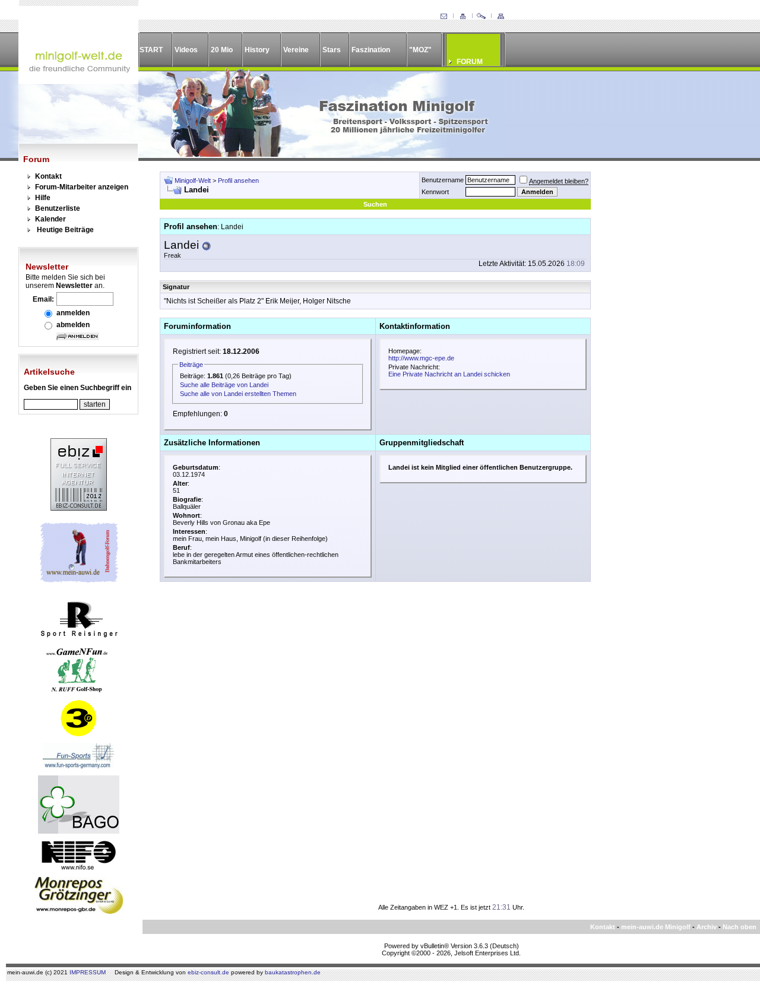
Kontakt (48, 176)
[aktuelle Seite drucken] (462, 16)
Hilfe (42, 198)
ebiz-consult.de (208, 972)
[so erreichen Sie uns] (443, 16)
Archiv (706, 926)
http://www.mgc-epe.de (421, 358)
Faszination (371, 50)
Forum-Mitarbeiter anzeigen (81, 187)
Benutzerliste (57, 208)
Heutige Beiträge (65, 230)
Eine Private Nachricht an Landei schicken (449, 374)
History (257, 50)
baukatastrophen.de (293, 972)
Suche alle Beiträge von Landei (224, 384)
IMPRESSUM (87, 972)
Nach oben (739, 926)
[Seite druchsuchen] (481, 16)
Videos (186, 50)
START (151, 50)
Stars (331, 50)
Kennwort (435, 191)
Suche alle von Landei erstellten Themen (238, 393)
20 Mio (222, 50)
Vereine (296, 50)
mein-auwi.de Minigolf (656, 926)
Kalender (50, 219)
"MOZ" (420, 50)
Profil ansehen (238, 180)
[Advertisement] (668, 350)
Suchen (375, 204)
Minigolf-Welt (193, 180)
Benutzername (443, 179)
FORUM (470, 62)
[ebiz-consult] (78, 508)
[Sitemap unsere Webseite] (500, 16)
